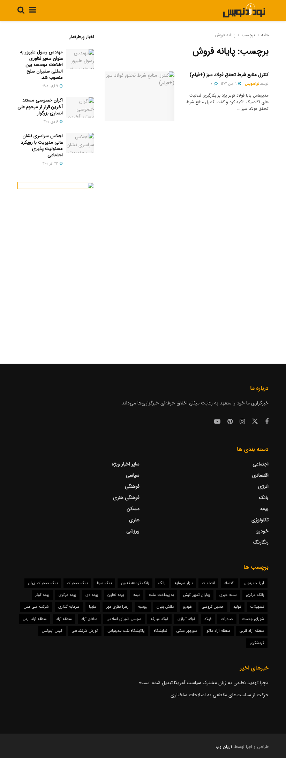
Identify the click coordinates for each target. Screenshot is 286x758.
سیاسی (133, 475)
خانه (265, 35)
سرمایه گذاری (69, 607)
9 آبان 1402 (229, 83)
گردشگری (257, 643)
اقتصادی (260, 475)
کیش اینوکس (52, 631)
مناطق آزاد (89, 619)
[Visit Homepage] (244, 10)
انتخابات (208, 583)
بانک (264, 497)
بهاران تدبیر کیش (196, 595)
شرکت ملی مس (36, 607)
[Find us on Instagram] (242, 422)
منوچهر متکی (186, 631)
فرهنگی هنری (126, 497)
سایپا (93, 607)
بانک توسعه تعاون (135, 583)
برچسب (248, 35)
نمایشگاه (160, 631)
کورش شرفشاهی (85, 631)
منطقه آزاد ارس (35, 619)
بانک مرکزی (255, 595)
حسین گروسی (213, 607)
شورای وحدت (253, 619)
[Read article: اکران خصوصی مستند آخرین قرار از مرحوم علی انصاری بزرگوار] (80, 107)
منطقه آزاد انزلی (252, 631)
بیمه (264, 509)
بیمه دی (91, 595)
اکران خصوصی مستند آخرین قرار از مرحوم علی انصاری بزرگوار (40, 106)
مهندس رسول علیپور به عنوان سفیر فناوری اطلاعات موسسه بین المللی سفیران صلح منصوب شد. (41, 64)
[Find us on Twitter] (255, 421)
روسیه (142, 607)
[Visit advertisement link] (55, 258)
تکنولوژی (260, 520)
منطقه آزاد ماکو (218, 631)
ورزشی (133, 531)
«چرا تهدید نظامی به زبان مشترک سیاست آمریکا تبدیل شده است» (204, 683)
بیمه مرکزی (67, 595)
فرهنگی (132, 486)
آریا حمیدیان (254, 583)
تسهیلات (257, 607)
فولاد (207, 619)
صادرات (227, 619)
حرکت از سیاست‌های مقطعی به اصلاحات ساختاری (220, 695)
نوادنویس (252, 83)
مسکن (133, 509)
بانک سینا (104, 583)
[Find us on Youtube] (217, 422)
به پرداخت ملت (161, 595)
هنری (134, 520)
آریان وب (224, 746)
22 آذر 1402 (51, 163)
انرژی (263, 486)
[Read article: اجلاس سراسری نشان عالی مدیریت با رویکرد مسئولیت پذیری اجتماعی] (80, 143)
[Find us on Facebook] (267, 422)
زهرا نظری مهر (117, 607)
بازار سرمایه (184, 583)
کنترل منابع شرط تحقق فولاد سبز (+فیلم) (229, 74)
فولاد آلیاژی (186, 619)
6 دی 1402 (51, 121)
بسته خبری (227, 595)
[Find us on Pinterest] (230, 422)
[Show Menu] (32, 10)
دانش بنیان (165, 607)
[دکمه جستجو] (20, 10)
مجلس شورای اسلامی (124, 619)
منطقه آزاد (64, 619)
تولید (237, 607)
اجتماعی (261, 464)
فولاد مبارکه (159, 619)
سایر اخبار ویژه (126, 464)
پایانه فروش (225, 35)
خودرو (262, 531)
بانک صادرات (77, 583)
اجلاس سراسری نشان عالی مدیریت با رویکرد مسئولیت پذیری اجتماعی (42, 145)
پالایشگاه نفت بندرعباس (125, 631)
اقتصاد (229, 583)
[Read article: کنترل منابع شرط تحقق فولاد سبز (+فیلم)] (139, 96)
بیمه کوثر (42, 595)
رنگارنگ (261, 542)
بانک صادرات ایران (43, 583)
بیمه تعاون (115, 595)
